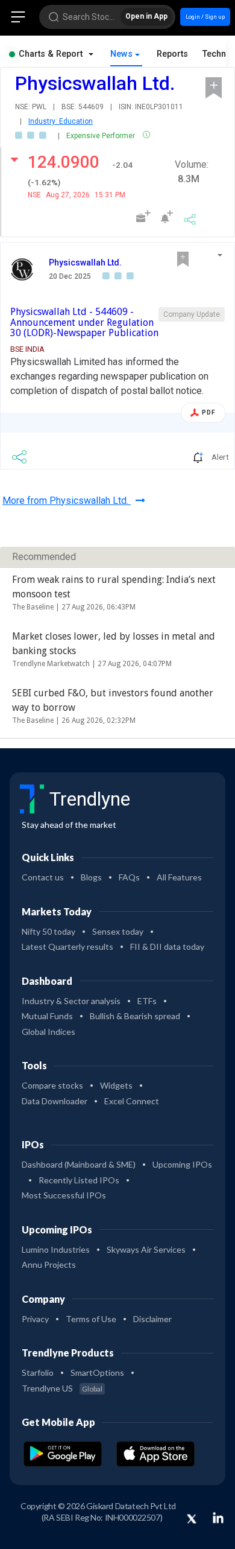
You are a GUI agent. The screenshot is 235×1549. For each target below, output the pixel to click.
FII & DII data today (167, 946)
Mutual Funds (47, 1016)
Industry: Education (60, 121)
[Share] (190, 217)
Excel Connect (131, 1101)
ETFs (147, 1001)
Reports (172, 54)
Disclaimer (152, 1319)
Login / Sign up (205, 16)
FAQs (129, 877)
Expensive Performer (101, 136)
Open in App (146, 16)
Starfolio (38, 1372)
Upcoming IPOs (182, 1164)
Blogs (91, 877)
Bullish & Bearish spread (135, 1016)
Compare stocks (52, 1085)
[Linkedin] (218, 1517)
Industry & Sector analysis (71, 1001)
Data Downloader (54, 1101)
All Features (179, 877)
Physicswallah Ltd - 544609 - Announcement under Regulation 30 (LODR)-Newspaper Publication (84, 322)
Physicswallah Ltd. (85, 262)
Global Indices (48, 1031)
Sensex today (117, 931)
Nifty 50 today (48, 931)
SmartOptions (97, 1372)
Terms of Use (91, 1319)
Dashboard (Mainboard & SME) (79, 1164)
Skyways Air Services (146, 1249)
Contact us (43, 877)
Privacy (35, 1319)
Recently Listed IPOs (79, 1180)
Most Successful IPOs (64, 1195)
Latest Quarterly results (67, 946)
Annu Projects (49, 1264)
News (121, 54)
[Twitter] (191, 1519)
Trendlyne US (62, 1388)
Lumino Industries (56, 1249)
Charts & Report (51, 54)
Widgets (116, 1085)
